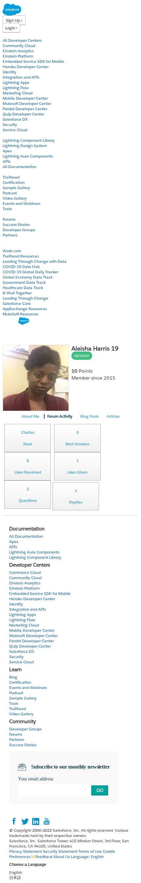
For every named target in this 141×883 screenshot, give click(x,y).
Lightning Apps (16, 82)
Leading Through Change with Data (35, 261)
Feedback (43, 856)
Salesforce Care (17, 303)
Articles (113, 416)
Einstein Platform (18, 56)
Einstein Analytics (18, 51)
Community (14, 214)
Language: (87, 856)
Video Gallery (15, 198)
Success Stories (16, 224)
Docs (7, 135)
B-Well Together (17, 293)
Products (11, 35)
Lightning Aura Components (28, 156)
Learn (8, 172)
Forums (9, 219)
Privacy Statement (26, 851)
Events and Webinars (21, 203)
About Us (61, 856)
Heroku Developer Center (26, 66)
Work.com (12, 251)
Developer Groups (19, 230)
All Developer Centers (22, 40)
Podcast (10, 193)
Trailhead (11, 177)
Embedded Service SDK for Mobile (33, 61)
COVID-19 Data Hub (21, 266)
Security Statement (60, 851)
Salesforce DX (15, 119)
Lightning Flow (16, 87)
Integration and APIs (21, 77)
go (99, 790)
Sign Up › (14, 20)
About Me (30, 416)
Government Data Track (24, 282)
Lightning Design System (25, 145)
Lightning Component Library (29, 140)
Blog (7, 240)
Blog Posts (89, 416)
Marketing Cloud (17, 93)
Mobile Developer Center (25, 98)
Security (10, 124)
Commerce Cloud (25, 572)
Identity (9, 72)
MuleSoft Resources (20, 314)
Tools (7, 208)
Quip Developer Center (23, 114)
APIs (6, 161)
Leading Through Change (25, 298)
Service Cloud (15, 130)
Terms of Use (90, 851)
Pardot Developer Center (25, 108)
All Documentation (19, 166)
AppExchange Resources (25, 308)
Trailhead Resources (21, 256)
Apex (7, 151)
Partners (10, 235)
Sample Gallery (16, 187)
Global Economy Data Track (27, 277)
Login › (11, 28)
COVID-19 (12, 245)
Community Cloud (19, 45)
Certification (14, 182)
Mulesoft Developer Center (27, 103)
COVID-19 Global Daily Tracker (30, 272)
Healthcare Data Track (23, 287)
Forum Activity (59, 416)
